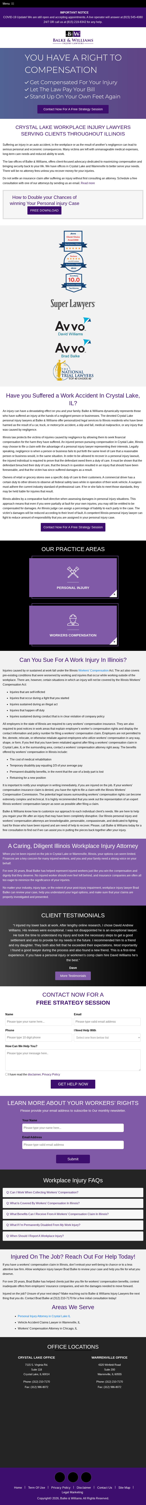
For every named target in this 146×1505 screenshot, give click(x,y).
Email (77, 1014)
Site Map (124, 1487)
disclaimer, (34, 1074)
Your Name (29, 1120)
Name (9, 1014)
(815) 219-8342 (76, 21)
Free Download (44, 210)
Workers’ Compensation (93, 670)
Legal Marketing (72, 1492)
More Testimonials (73, 976)
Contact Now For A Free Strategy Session (73, 109)
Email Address (32, 1137)
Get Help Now (73, 1084)
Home (18, 1487)
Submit (73, 1159)
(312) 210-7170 (41, 1381)
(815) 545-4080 (133, 17)
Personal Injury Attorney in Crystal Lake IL (44, 1316)
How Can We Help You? (21, 1046)
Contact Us (104, 1487)
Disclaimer (84, 1487)
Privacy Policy (51, 1074)
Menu (7, 3)
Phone (9, 1030)
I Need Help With (85, 1030)
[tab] (73, 1192)
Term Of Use (36, 1487)
